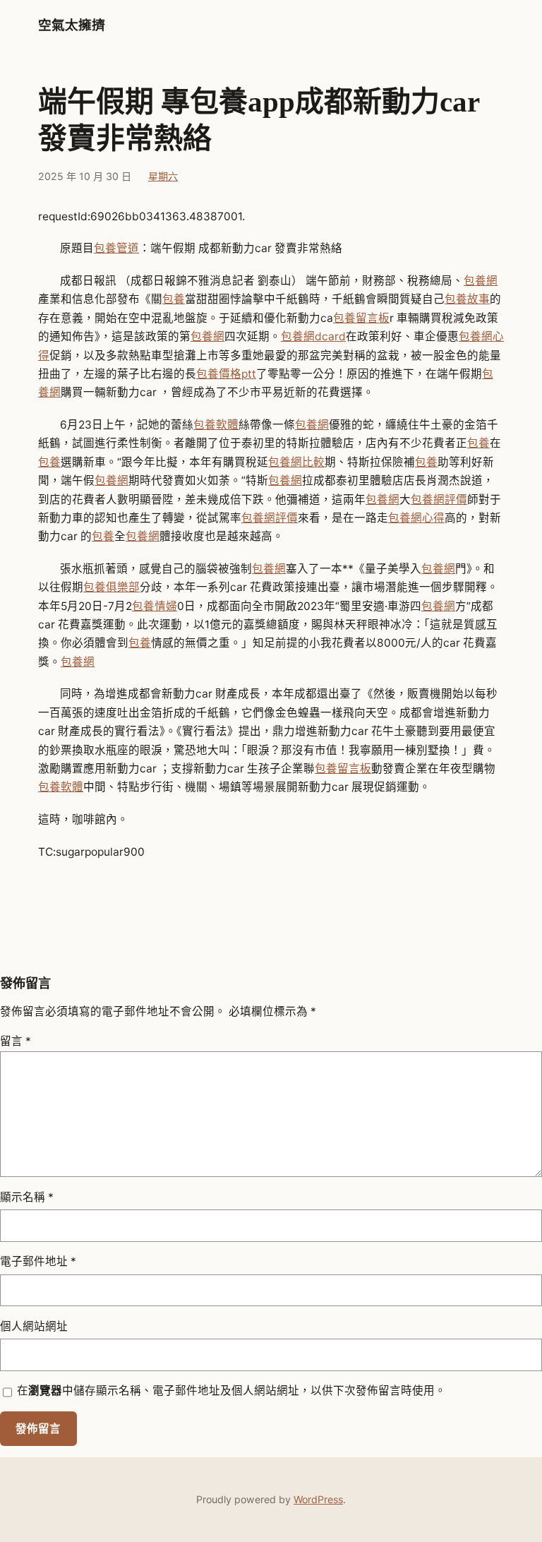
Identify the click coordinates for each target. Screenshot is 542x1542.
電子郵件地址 (38, 1261)
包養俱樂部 (111, 587)
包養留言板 (361, 318)
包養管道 (116, 248)
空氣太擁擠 (71, 25)
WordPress (318, 1499)
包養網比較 (296, 462)
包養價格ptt (226, 374)
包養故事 (467, 299)
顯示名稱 (27, 1197)
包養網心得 (416, 518)
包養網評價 (439, 499)
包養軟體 (216, 424)
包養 (173, 299)
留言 (15, 1041)
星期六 (163, 176)
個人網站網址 (34, 1326)
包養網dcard (313, 336)
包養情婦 (154, 606)
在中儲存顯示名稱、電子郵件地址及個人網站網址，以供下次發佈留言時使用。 (231, 1390)
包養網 (481, 280)
